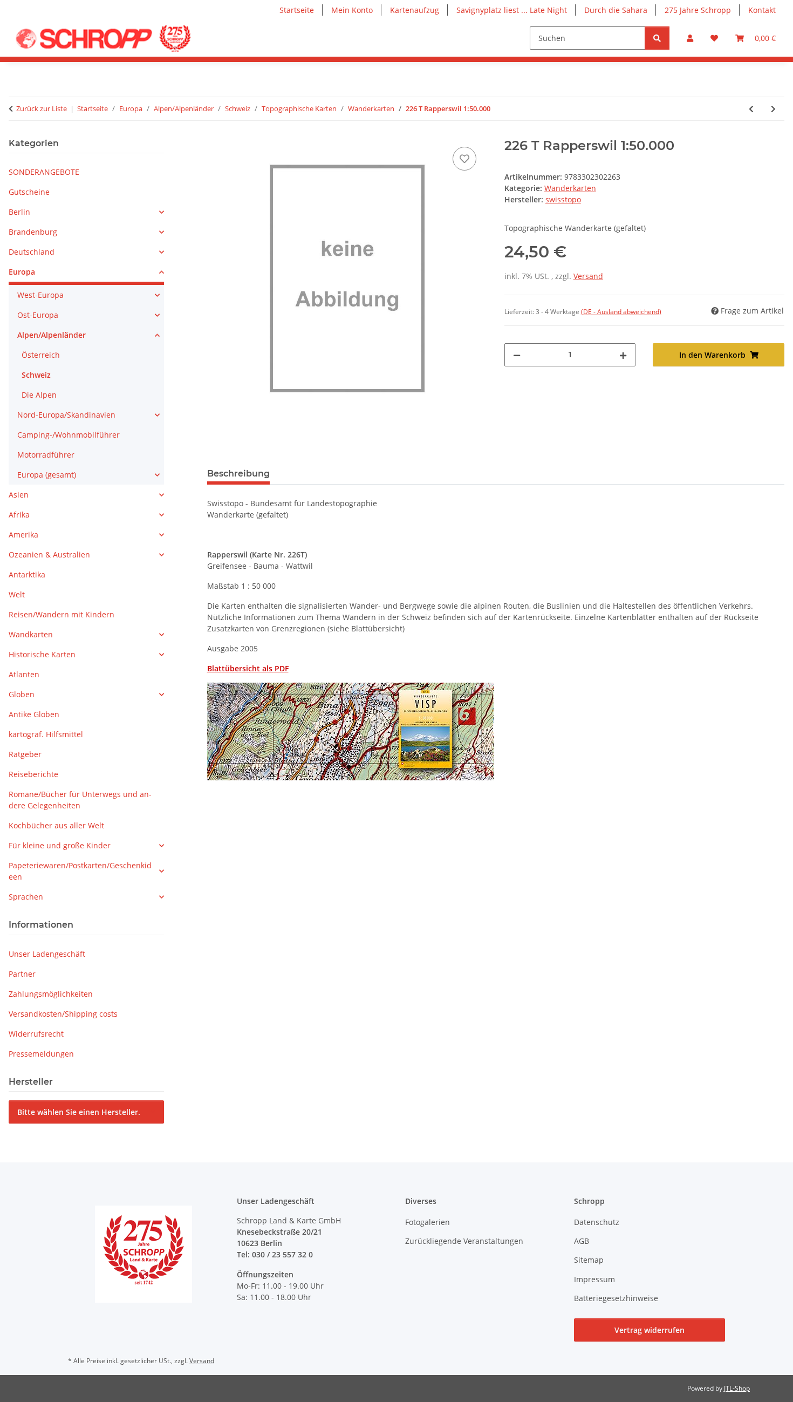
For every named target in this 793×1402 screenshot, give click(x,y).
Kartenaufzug (414, 10)
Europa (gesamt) (46, 474)
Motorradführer (45, 455)
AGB (581, 1241)
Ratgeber (25, 754)
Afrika (19, 514)
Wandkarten (31, 634)
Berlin (19, 212)
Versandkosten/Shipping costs (63, 1014)
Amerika (23, 534)
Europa (22, 272)
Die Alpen (39, 395)
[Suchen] (657, 38)
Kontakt (762, 10)
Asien (19, 494)
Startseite (296, 10)
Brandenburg (33, 232)
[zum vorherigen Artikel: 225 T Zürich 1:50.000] (751, 108)
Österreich (41, 355)
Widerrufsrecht (36, 1034)
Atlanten (24, 674)
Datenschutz (596, 1222)
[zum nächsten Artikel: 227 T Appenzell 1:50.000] (773, 108)
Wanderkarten (570, 188)
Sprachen (26, 896)
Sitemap (589, 1260)
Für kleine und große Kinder (60, 845)
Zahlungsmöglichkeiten (51, 994)
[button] (690, 38)
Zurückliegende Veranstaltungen (464, 1241)
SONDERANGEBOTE (44, 172)
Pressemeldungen (41, 1054)
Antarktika (27, 574)
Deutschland (31, 252)
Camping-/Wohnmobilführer (68, 435)
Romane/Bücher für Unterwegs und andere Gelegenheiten (80, 800)
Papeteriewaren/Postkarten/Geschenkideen (80, 871)
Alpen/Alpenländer (51, 335)
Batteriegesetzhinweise (616, 1298)
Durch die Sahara (615, 10)
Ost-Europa (37, 315)
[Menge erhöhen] (623, 355)
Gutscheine (29, 192)
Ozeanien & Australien (49, 554)
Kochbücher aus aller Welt (56, 825)
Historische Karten (42, 654)
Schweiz (36, 375)
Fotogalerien (427, 1222)
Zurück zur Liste (41, 108)
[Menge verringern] (517, 355)
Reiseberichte (33, 774)
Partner (22, 974)
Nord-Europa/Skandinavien (66, 415)
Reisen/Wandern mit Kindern (61, 614)
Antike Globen (34, 714)
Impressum (594, 1279)
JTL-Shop (737, 1388)
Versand (588, 276)
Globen (22, 694)
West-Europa (40, 295)
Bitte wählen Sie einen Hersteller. (78, 1112)
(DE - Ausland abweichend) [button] (621, 311)
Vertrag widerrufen (649, 1330)
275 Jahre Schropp (698, 10)
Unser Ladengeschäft (47, 954)
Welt (17, 594)
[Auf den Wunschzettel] (464, 159)
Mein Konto (352, 10)
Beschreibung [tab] (238, 473)
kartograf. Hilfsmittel (46, 734)
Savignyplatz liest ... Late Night (511, 10)
